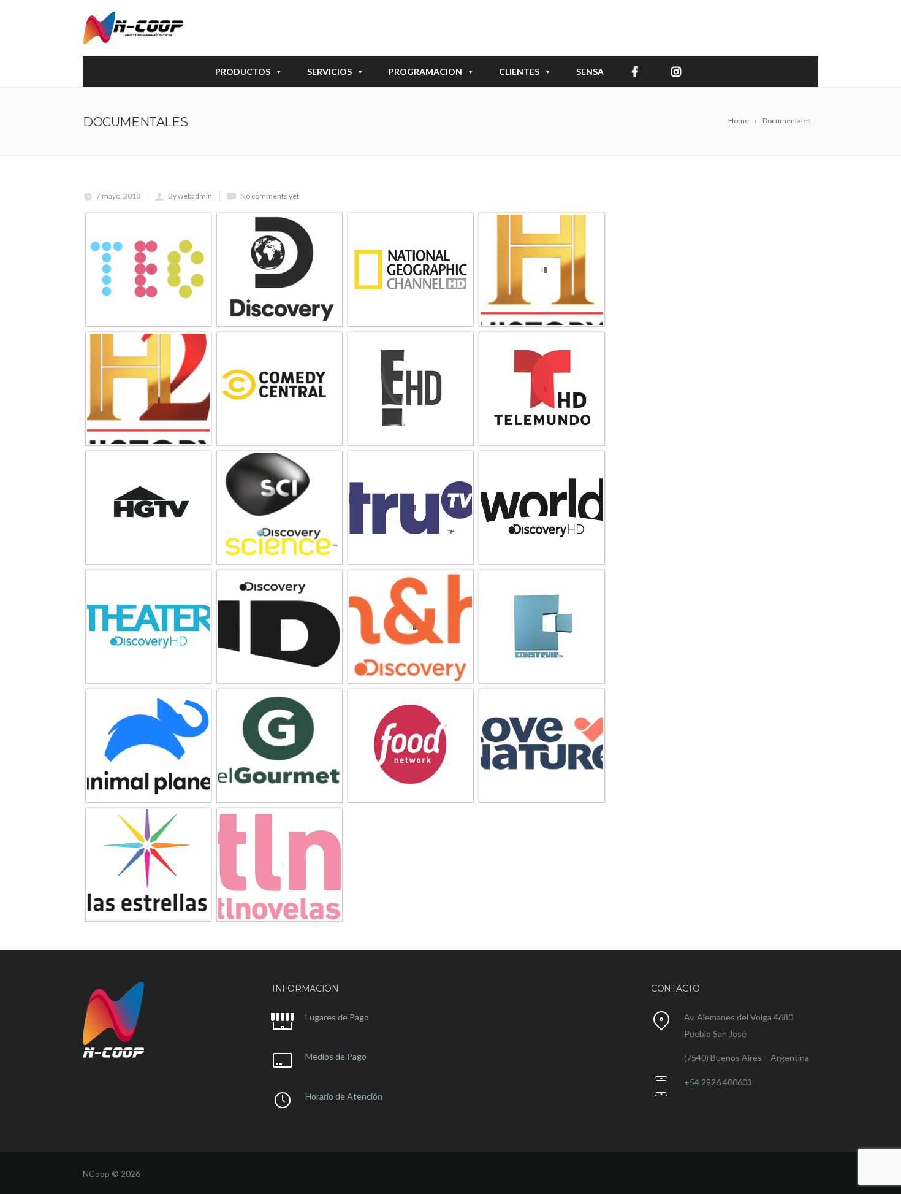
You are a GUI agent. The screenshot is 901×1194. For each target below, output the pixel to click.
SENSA (590, 71)
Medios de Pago (336, 1056)
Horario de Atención (343, 1096)
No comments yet (269, 196)
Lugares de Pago (337, 1017)
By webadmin (190, 196)
